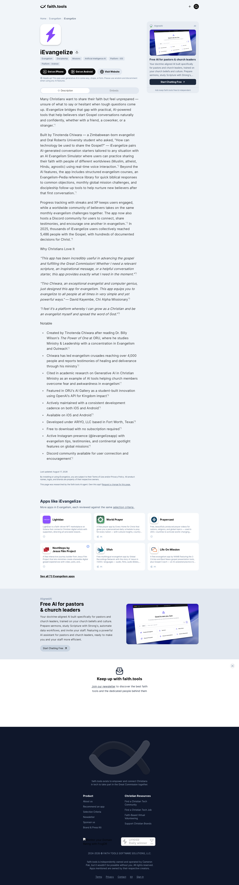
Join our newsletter (103, 686)
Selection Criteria (92, 811)
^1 (55, 124)
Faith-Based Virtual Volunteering (135, 817)
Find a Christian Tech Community (136, 803)
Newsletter (89, 817)
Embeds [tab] (114, 90)
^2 (118, 166)
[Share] (77, 52)
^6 (119, 313)
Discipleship (62, 58)
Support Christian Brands (138, 823)
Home (43, 18)
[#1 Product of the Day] (138, 842)
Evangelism (55, 18)
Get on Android (84, 71)
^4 (72, 239)
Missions (76, 58)
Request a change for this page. (116, 484)
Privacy (110, 876)
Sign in (140, 876)
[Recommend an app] (189, 6)
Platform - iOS (116, 58)
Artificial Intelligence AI (95, 58)
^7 (121, 383)
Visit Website (112, 71)
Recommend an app (94, 806)
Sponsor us (89, 822)
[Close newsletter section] (232, 665)
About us (88, 801)
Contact (122, 876)
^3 (127, 223)
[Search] (196, 6)
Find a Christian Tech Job (138, 809)
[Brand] (119, 758)
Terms (98, 876)
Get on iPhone (55, 71)
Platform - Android (50, 64)
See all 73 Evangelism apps (57, 576)
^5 (136, 273)
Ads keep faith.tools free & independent (173, 90)
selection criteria (123, 507)
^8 (108, 395)
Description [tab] (67, 90)
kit (131, 876)
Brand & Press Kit (92, 827)
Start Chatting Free (53, 648)
